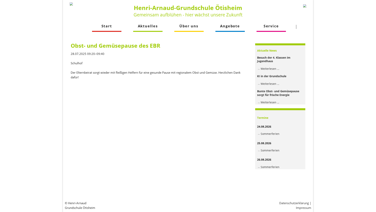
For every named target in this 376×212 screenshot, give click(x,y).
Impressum (303, 208)
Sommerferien (270, 134)
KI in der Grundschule (271, 76)
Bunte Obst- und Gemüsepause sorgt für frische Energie (278, 93)
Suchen (303, 26)
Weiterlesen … (270, 69)
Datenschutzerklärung (294, 203)
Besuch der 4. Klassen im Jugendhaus (273, 59)
